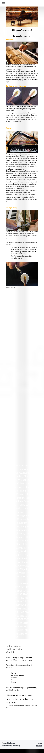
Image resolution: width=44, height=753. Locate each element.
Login (40, 743)
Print (6, 743)
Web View (39, 745)
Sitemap (12, 743)
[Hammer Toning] (22, 274)
